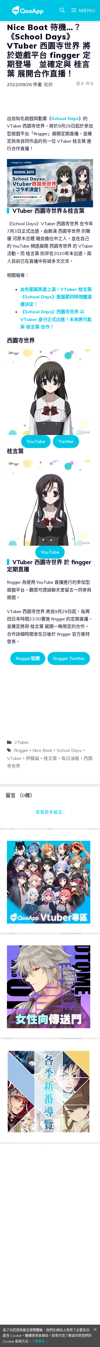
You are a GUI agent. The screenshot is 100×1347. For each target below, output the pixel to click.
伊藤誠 (32, 758)
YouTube (36, 441)
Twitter (66, 441)
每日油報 (70, 758)
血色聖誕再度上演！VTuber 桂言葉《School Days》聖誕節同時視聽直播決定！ (56, 297)
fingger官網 (28, 658)
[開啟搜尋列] (62, 10)
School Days (65, 118)
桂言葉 (50, 758)
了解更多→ (40, 1341)
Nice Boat (42, 750)
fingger (21, 750)
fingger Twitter (68, 658)
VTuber (21, 742)
